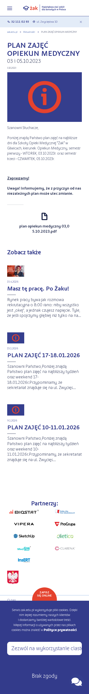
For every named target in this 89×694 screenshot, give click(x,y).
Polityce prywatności (60, 630)
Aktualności (29, 31)
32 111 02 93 (20, 21)
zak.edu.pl (12, 31)
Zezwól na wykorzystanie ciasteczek (46, 647)
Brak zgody (44, 675)
